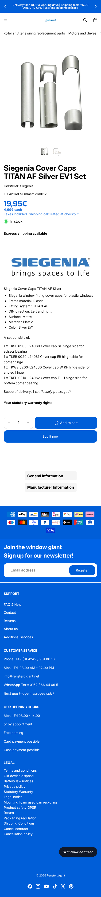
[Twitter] (63, 886)
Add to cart (69, 423)
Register (82, 570)
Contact (10, 612)
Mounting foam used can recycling (30, 802)
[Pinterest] (71, 886)
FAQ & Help (12, 604)
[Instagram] (38, 886)
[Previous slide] (5, 6)
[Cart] (95, 20)
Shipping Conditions (19, 823)
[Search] (85, 20)
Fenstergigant (56, 875)
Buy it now (50, 436)
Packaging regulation (20, 818)
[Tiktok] (55, 886)
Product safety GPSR (20, 807)
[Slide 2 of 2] (56, 151)
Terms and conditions (20, 770)
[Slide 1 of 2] (44, 151)
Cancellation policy (18, 834)
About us (11, 629)
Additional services (18, 637)
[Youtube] (46, 886)
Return (9, 813)
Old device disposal (19, 776)
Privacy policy (14, 786)
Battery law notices (18, 781)
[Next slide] (96, 6)
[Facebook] (30, 886)
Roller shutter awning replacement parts (34, 33)
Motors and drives (82, 33)
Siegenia (26, 186)
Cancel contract (16, 828)
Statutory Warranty (18, 792)
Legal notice (13, 797)
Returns (10, 621)
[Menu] (5, 20)
